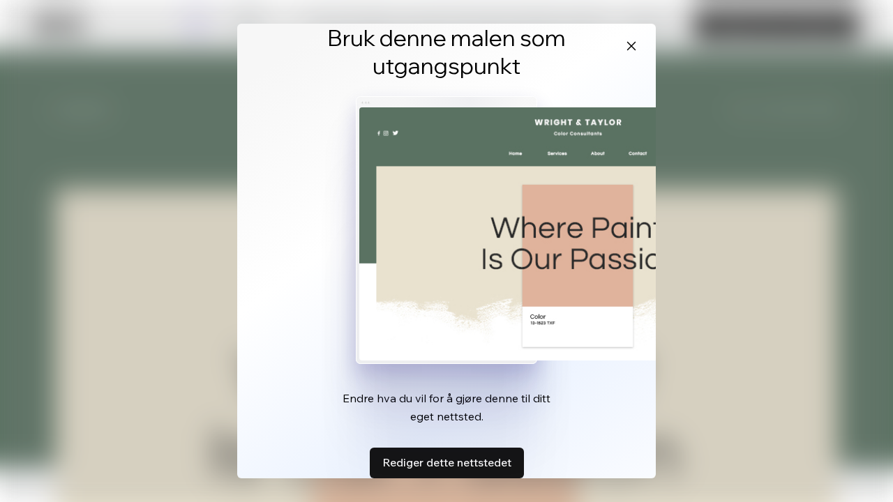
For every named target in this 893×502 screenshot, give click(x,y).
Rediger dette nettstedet (446, 462)
